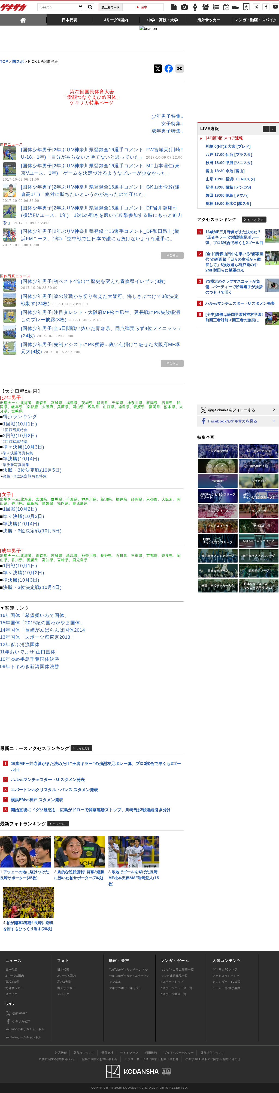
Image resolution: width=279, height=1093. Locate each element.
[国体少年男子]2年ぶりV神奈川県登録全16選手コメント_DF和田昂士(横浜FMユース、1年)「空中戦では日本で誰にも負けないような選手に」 (91, 238)
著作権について (84, 1052)
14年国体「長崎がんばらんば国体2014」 (45, 630)
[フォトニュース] (184, 7)
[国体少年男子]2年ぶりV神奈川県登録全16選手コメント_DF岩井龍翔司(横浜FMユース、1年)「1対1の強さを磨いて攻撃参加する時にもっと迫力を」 (92, 215)
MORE (172, 256)
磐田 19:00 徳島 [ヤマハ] (227, 189)
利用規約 (151, 1052)
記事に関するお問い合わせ (100, 1059)
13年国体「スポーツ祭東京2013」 (37, 637)
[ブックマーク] (246, 7)
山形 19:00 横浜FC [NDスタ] (230, 173)
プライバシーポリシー (179, 1052)
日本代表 (11, 969)
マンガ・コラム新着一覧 (177, 969)
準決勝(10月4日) (21, 458)
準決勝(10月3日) (21, 580)
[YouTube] (275, 6)
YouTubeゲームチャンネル (23, 1037)
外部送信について (213, 1052)
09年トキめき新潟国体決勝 (29, 666)
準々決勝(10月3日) (23, 447)
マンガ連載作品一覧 (174, 975)
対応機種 (61, 1052)
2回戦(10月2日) (20, 435)
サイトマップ (129, 1052)
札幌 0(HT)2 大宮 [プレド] (228, 140)
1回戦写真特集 (15, 430)
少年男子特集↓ (167, 116)
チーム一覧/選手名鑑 (226, 988)
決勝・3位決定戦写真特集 (25, 476)
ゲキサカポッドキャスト (125, 988)
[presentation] (23, 19)
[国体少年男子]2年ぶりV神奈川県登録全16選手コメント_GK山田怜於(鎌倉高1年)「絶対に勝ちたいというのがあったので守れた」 (91, 193)
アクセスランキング (226, 975)
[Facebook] (265, 6)
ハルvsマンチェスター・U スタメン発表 (48, 779)
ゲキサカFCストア (225, 969)
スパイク (11, 994)
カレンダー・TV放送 (226, 981)
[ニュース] (174, 7)
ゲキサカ (13, 9)
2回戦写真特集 (15, 442)
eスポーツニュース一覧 (176, 988)
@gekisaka (19, 1013)
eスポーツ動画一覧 (173, 994)
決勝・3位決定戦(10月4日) (32, 587)
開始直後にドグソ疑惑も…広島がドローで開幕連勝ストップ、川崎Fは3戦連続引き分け (91, 809)
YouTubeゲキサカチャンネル (128, 969)
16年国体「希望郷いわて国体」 (34, 615)
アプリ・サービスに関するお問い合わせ (151, 1059)
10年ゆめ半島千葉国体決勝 (29, 659)
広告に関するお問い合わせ (57, 1059)
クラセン (145, 7)
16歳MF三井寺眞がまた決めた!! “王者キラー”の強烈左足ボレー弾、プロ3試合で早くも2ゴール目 (96, 766)
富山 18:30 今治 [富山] (225, 164)
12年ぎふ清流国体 (20, 644)
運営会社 (107, 1052)
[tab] (23, 19)
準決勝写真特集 (16, 465)
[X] (256, 6)
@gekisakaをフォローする (231, 410)
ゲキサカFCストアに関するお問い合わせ (212, 1059)
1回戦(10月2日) (20, 509)
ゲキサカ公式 (21, 1021)
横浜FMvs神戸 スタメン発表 (37, 799)
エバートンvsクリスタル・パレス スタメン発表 (54, 789)
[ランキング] (216, 7)
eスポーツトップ (172, 981)
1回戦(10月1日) (20, 424)
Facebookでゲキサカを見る (232, 421)
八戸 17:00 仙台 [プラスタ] (229, 148)
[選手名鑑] (206, 7)
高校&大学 (12, 981)
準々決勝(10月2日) (23, 572)
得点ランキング (20, 416)
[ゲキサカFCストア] (236, 8)
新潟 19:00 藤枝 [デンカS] (228, 181)
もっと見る (83, 748)
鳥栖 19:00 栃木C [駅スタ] (228, 197)
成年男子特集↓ (167, 131)
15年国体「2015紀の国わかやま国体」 (42, 622)
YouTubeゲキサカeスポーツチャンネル (129, 978)
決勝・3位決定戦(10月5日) (32, 470)
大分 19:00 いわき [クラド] (229, 205)
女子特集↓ (172, 123)
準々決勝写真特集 (18, 453)
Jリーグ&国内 (14, 975)
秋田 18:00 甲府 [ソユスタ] (229, 156)
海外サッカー (14, 988)
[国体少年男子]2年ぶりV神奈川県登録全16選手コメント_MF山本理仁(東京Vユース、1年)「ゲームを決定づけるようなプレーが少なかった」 (91, 172)
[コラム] (195, 7)
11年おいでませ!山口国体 (28, 651)
